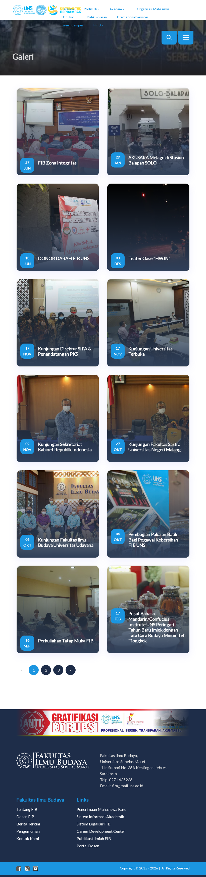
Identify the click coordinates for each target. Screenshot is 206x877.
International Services (132, 17)
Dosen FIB (25, 816)
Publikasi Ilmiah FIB (94, 838)
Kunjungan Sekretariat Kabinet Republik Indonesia (65, 446)
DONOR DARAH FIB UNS (63, 258)
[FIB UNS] (33, 10)
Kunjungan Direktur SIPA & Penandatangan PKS (64, 351)
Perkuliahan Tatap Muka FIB (65, 640)
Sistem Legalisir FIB (94, 823)
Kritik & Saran (97, 17)
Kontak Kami (27, 838)
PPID (97, 25)
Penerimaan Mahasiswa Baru (101, 809)
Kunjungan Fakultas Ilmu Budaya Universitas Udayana (65, 542)
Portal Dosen (88, 845)
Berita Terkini (28, 823)
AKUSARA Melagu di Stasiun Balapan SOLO (156, 160)
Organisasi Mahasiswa (153, 9)
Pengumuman (28, 831)
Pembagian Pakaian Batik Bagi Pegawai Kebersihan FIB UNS (153, 539)
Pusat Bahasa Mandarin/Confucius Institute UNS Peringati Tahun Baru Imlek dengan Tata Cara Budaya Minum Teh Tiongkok (157, 627)
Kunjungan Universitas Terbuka (150, 351)
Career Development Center (101, 831)
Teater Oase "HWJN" (149, 258)
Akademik (117, 9)
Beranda (68, 9)
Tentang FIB (26, 809)
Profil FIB (90, 9)
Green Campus (72, 25)
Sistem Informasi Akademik (100, 816)
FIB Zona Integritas (57, 162)
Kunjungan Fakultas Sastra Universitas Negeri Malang (154, 446)
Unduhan (68, 17)
